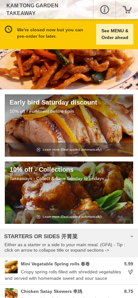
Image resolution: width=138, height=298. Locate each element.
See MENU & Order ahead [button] (114, 34)
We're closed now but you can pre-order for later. (50, 33)
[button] (104, 9)
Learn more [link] (71, 149)
